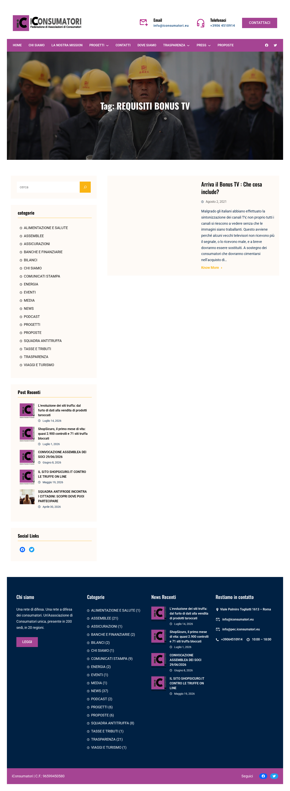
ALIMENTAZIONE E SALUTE (46, 228)
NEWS (29, 309)
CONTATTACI (259, 23)
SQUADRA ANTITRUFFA (43, 341)
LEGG (27, 642)
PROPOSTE (32, 333)
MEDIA (29, 300)
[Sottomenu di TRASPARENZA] (188, 45)
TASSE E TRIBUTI (37, 349)
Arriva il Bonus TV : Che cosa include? (231, 187)
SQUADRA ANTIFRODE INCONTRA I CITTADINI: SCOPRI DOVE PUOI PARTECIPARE (62, 496)
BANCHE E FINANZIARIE (43, 252)
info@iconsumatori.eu (171, 25)
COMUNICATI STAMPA (42, 276)
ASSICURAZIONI (37, 244)
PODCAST (32, 317)
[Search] (85, 187)
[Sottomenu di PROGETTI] (107, 45)
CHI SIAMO (33, 268)
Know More (210, 268)
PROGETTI (32, 325)
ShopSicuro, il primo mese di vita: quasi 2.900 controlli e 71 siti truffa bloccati (63, 433)
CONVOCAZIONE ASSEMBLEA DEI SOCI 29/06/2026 (62, 454)
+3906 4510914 (222, 25)
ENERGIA (31, 284)
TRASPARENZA (36, 357)
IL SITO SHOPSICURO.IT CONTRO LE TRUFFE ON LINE (62, 474)
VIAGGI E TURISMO (39, 365)
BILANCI (30, 260)
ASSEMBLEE (34, 236)
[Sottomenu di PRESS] (209, 45)
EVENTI (30, 292)
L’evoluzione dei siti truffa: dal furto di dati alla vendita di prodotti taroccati (62, 410)
